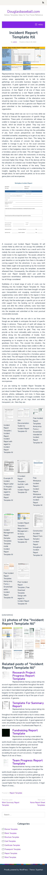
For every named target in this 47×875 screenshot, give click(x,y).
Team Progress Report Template (27, 762)
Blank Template (10, 833)
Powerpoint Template (12, 849)
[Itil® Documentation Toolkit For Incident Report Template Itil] (40, 632)
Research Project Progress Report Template (23, 676)
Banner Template (11, 829)
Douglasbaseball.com (23, 11)
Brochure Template (12, 837)
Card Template (10, 841)
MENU (40, 25)
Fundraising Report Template (25, 731)
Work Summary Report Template (10, 802)
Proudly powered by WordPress (16, 869)
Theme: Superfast (36, 869)
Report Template (16, 793)
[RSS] (43, 2)
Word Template (10, 857)
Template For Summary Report (28, 704)
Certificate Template (12, 845)
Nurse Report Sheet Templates (37, 802)
